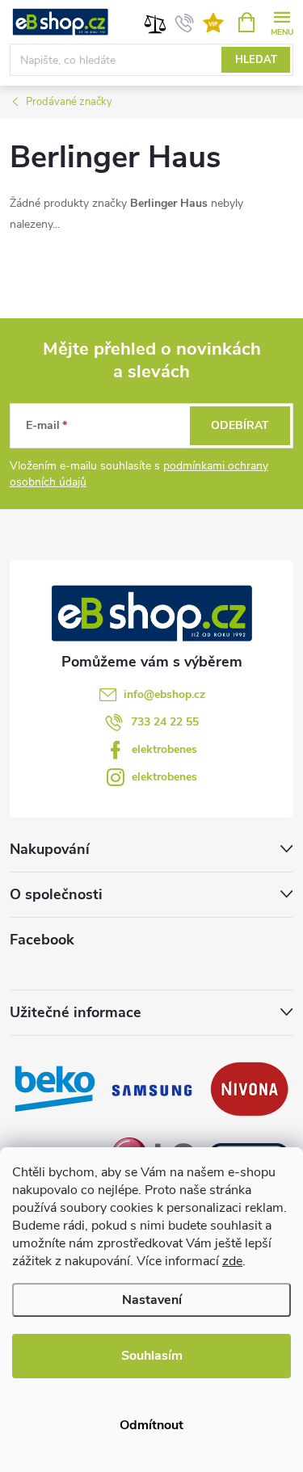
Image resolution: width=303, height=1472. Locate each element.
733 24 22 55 (165, 722)
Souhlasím (152, 1356)
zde (232, 1261)
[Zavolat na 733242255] (185, 22)
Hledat (256, 60)
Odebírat (240, 425)
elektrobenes (164, 749)
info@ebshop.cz (164, 694)
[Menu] (281, 21)
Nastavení (152, 1300)
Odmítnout (151, 1425)
